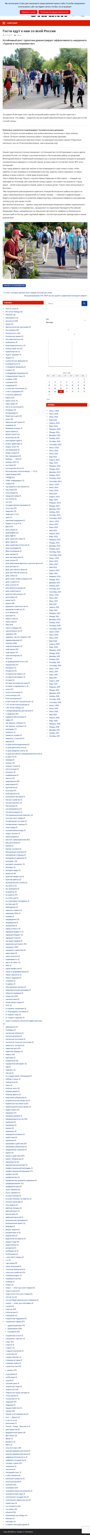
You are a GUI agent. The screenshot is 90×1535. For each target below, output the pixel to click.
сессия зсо (10, 1297)
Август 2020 (54, 632)
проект (8, 1153)
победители (10, 1082)
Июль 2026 (53, 414)
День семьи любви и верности (18, 579)
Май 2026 (53, 420)
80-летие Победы (13, 312)
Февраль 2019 (54, 687)
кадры (8, 720)
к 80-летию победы (13, 708)
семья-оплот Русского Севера (18, 1294)
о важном (9, 981)
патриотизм (10, 1061)
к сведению (10, 714)
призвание (10, 1125)
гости (8, 502)
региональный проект (14, 1223)
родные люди (11, 1242)
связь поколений (12, 1266)
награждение (11, 919)
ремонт (10, 1370)
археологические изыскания (17, 327)
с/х (7, 1260)
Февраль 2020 (55, 650)
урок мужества (12, 1429)
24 (49, 391)
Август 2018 (54, 705)
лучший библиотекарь (15, 830)
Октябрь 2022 (54, 552)
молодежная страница (15, 855)
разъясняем (10, 1214)
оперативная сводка (14, 1002)
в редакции (10, 385)
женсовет (9, 615)
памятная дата (11, 1048)
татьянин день (11, 1383)
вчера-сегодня (11, 453)
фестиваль (10, 1435)
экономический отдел (14, 1494)
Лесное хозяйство (13, 800)
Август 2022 (54, 558)
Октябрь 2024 (55, 478)
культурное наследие (14, 797)
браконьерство (12, 351)
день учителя (11, 585)
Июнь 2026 (53, 417)
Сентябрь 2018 (55, 702)
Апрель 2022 (54, 570)
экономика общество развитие (18, 1491)
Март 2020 (53, 647)
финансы (9, 1442)
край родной (10, 784)
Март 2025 (53, 463)
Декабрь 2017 (54, 730)
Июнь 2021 (53, 601)
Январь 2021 (54, 616)
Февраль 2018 (54, 724)
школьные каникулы (14, 1478)
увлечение (10, 1423)
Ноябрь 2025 (54, 438)
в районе (9, 379)
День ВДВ (10, 536)
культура (9, 790)
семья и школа (12, 1291)
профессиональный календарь (18, 1168)
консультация (11, 769)
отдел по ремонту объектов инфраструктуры (24, 1021)
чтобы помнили (12, 1475)
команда (9, 760)
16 (84, 385)
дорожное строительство (16, 606)
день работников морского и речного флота (23, 563)
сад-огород (10, 1263)
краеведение (11, 781)
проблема (9, 1140)
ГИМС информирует (14, 480)
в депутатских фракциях (16, 361)
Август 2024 (54, 484)
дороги (8, 603)
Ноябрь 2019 (54, 659)
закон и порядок (12, 628)
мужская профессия (14, 876)
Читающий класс (12, 1472)
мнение (8, 846)
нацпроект (10, 947)
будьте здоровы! (12, 354)
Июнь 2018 (53, 711)
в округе (9, 370)
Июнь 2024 (53, 490)
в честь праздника (13, 391)
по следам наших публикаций (18, 1076)
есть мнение (11, 612)
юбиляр (9, 1518)
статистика (10, 1354)
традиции (9, 1402)
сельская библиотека (14, 1269)
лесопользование (13, 812)
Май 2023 (53, 530)
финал (8, 1438)
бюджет (9, 358)
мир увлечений (12, 843)
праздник (9, 1113)
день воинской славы (14, 539)
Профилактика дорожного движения (20, 1180)
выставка (9, 465)
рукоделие (10, 1248)
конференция (11, 775)
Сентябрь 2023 (55, 518)
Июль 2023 (53, 524)
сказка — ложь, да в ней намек (18, 1303)
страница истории (13, 1360)
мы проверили (11, 889)
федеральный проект (14, 1432)
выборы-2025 (11, 462)
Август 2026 (54, 411)
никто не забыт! (12, 962)
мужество (9, 873)
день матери (11, 554)
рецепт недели (12, 1229)
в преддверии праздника (15, 373)
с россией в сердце (13, 1257)
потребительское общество (17, 1100)
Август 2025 (54, 447)
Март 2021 (53, 610)
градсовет (10, 511)
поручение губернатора (15, 1097)
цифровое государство (15, 1460)
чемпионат (10, 1466)
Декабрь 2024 (54, 472)
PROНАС (9, 315)
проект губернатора (13, 1159)
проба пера (10, 1137)
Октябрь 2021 (54, 589)
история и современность (16, 686)
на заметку (10, 895)
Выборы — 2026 (12, 459)
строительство (12, 1366)
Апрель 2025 (54, 460)
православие (11, 1110)
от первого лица (12, 1014)
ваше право (10, 404)
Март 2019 (53, 684)
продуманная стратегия (15, 1150)
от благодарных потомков (16, 1011)
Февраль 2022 (55, 576)
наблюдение (11, 907)
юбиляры (9, 1521)
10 (49, 385)
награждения (11, 922)
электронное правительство (17, 1500)
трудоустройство (12, 1408)
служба (9, 1306)
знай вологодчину (13, 646)
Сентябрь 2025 (55, 444)
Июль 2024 (53, 487)
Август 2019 (54, 668)
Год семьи (10, 490)
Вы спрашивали (12, 456)
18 (55, 388)
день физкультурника (14, 588)
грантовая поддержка (14, 520)
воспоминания (11, 450)
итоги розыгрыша (12, 698)
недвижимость (11, 959)
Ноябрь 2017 (54, 733)
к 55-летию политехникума (16, 704)
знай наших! (10, 652)
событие (9, 1309)
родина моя (10, 1235)
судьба (8, 1380)
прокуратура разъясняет (15, 1165)
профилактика (11, 1177)
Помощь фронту (12, 1094)
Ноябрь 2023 (54, 512)
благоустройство (12, 348)
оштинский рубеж (13, 1036)
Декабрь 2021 (54, 583)
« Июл (48, 399)
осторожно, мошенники (15, 1008)
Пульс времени (12, 1193)
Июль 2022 (53, 561)
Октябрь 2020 (55, 625)
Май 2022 (53, 567)
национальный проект (14, 944)
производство (11, 1162)
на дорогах (10, 892)
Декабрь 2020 (54, 619)
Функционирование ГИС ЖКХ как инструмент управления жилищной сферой (55, 296)
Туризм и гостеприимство (14, 285)
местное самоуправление (16, 840)
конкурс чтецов (12, 766)
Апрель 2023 (54, 533)
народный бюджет (13, 935)
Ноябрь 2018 (54, 696)
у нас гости (10, 1420)
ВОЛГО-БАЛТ (11, 434)
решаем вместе (12, 1232)
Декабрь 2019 (54, 656)
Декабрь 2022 (54, 546)
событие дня (11, 1312)
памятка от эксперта (14, 1045)
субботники (10, 1377)
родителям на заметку (15, 1239)
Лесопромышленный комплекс (18, 815)
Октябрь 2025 (55, 441)
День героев (10, 542)
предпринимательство (15, 1119)
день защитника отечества (16, 545)
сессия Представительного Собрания (21, 1300)
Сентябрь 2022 (55, 555)
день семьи (10, 575)
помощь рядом (11, 1091)
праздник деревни (13, 1116)
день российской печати (15, 572)
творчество (10, 1389)
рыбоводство (11, 1251)
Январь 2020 (54, 653)
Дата (7, 526)
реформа (9, 1226)
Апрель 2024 (54, 497)
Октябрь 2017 (54, 736)
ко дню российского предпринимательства (23, 754)
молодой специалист (14, 864)
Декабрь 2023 (54, 509)
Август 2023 (54, 521)
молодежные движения (15, 858)
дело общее (10, 530)
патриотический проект (15, 1064)
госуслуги (9, 508)
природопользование (14, 1134)
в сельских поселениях (15, 388)
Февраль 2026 (55, 429)
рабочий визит (11, 1211)
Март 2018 (53, 721)
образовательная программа (17, 990)
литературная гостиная (15, 821)
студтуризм (10, 1374)
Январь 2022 (54, 579)
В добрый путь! (12, 364)
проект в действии (13, 1156)
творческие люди (13, 1386)
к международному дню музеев (18, 711)
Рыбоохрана (11, 1254)
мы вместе (10, 886)
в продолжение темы (14, 376)
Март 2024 (53, 500)
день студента (11, 582)
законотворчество (13, 631)
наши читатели (12, 956)
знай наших (10, 649)
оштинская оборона (13, 1033)
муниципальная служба (15, 882)
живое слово (11, 619)
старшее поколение (13, 1351)
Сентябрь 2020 (55, 629)
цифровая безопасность (15, 1457)
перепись (9, 1070)
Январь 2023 (54, 543)
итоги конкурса (12, 695)
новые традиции (12, 978)
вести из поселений (13, 407)
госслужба (10, 499)
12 (60, 385)
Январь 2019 (54, 690)
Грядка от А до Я (12, 523)
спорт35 (9, 1345)
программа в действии (15, 1143)
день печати (10, 560)
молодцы (9, 867)
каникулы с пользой (14, 738)
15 (78, 385)
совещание (10, 1315)
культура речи (11, 793)
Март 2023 (53, 536)
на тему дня (10, 904)
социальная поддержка (15, 1318)
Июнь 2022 (53, 564)
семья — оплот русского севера (19, 1288)
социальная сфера (13, 1321)
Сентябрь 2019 (55, 665)
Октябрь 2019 (54, 662)
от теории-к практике (14, 1018)
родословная (11, 1245)
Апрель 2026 (54, 423)
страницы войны (12, 1363)
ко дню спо (10, 757)
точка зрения (11, 1396)
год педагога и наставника (16, 487)
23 (84, 388)
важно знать (10, 401)
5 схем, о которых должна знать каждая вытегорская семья (28, 293)
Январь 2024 (54, 506)
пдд (7, 1067)
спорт (8, 1342)
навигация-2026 (12, 913)
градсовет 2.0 (11, 514)
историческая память (14, 674)
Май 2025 (53, 457)
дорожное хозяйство (14, 609)
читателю (9, 1469)
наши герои (10, 953)
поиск (8, 1085)
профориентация (12, 1186)
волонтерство (11, 437)
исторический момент (14, 677)
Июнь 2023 (53, 527)
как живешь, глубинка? (15, 726)
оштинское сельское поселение (18, 1042)
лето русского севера (14, 818)
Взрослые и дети (12, 416)
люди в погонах (12, 833)
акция (8, 324)
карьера (9, 741)
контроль (9, 772)
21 (72, 388)
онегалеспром (11, 999)
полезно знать (11, 1088)
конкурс (9, 763)
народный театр (12, 938)
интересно (10, 671)
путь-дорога (10, 1205)
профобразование (13, 1183)
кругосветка (10, 787)
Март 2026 (53, 426)
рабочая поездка (12, 1208)
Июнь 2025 (53, 454)
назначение (10, 925)
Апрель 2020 (54, 644)
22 (78, 388)
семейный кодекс (13, 1275)
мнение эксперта (12, 849)
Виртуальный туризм (14, 422)
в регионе (9, 382)
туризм (19, 35)
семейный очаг (12, 1279)
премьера (9, 1122)
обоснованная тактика (15, 987)
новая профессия (13, 968)
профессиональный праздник (17, 1171)
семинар (9, 1282)
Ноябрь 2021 (54, 586)
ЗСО (7, 658)
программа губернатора (15, 1146)
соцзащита (11, 1331)
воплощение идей (13, 440)
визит (8, 419)
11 (55, 385)
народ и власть (12, 929)
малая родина (11, 836)
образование (12, 1328)
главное (9, 483)
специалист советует (14, 1338)
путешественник (12, 1196)
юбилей (9, 1512)
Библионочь (10, 342)
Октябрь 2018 (54, 699)
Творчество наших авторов (16, 1393)
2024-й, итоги (11, 309)
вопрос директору (13, 444)
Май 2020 (53, 641)
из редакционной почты (15, 661)
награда (9, 916)
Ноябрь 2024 (54, 475)
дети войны (10, 597)
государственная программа (17, 505)
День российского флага (15, 569)
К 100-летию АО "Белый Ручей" (18, 701)
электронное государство (16, 1497)
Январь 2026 (54, 432)
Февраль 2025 (55, 466)
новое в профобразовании (16, 972)
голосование (11, 493)
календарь (10, 729)
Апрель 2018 (54, 718)
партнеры (9, 1058)
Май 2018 (53, 715)
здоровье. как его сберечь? (16, 637)
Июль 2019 (53, 672)
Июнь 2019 (53, 675)
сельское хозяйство (14, 1272)
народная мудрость (13, 932)
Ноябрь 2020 (54, 622)
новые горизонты (12, 975)
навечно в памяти (13, 910)
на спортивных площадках (16, 901)
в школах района (12, 394)
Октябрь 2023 (54, 515)
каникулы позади (12, 735)
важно (8, 398)
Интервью (10, 668)
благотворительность (14, 345)
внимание (9, 425)
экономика (10, 1488)
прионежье (10, 1131)
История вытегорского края (17, 683)
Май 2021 (53, 604)
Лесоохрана (10, 806)
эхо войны (10, 1509)
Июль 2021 (53, 598)
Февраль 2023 (55, 539)
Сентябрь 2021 (55, 592)
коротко (9, 778)
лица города (10, 827)
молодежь (10, 861)
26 (61, 391)
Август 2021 (54, 595)
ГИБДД (8, 477)
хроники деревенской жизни (17, 1454)
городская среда (12, 496)
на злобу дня (11, 898)
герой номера (11, 474)
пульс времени (12, 1189)
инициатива (10, 665)
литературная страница (15, 824)
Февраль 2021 (54, 613)
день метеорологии (13, 557)
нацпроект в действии (14, 950)
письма (8, 1073)
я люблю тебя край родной (16, 1524)
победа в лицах (12, 1079)
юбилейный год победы (15, 1515)
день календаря (12, 548)
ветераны (9, 410)
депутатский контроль (15, 594)
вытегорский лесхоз (14, 468)
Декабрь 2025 (54, 435)
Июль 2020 (53, 635)
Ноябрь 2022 (54, 549)
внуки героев (11, 431)
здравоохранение (13, 640)
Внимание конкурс (13, 428)
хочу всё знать (12, 1448)
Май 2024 (53, 494)
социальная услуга (13, 1335)
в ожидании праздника (15, 367)
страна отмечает (12, 1357)
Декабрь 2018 (54, 693)
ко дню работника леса (15, 747)
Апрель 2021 (54, 607)
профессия (10, 1174)
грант (8, 517)
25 (55, 391)
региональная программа (16, 1220)
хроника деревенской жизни (17, 1451)
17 (49, 388)
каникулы (9, 732)
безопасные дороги (13, 336)
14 (72, 385)
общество (10, 996)
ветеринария (11, 413)
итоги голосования (13, 692)
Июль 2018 (53, 708)
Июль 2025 (53, 450)
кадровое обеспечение (15, 717)
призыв (8, 1128)
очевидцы (10, 1030)
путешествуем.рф (13, 1202)
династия (9, 600)
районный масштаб (13, 1217)
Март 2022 (53, 573)
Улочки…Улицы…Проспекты (17, 1426)
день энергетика (12, 591)
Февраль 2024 (55, 503)
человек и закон (12, 1463)
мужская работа (12, 879)
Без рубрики (11, 330)
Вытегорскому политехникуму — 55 (20, 471)
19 (61, 388)
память (8, 1054)
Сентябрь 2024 (55, 481)
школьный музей (12, 1482)
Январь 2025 (54, 469)
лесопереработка (13, 809)
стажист (9, 1348)
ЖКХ (7, 625)
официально (11, 1027)
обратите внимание (13, 993)
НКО (7, 965)
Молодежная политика (15, 852)
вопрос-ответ (11, 447)
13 (66, 385)
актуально (10, 321)
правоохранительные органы (17, 1107)
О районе (9, 984)
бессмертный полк (13, 339)
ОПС (8, 1005)
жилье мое (10, 622)
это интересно (11, 1506)
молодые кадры (12, 870)
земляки (9, 643)
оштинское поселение (14, 1039)
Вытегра (49, 322)
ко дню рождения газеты (15, 751)
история (9, 680)
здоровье (9, 634)
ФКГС (8, 1445)
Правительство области (15, 1103)
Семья (8, 1285)
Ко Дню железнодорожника (16, 744)
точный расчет (11, 1399)
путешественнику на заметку (17, 1199)
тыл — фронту (12, 1417)
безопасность (11, 333)
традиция (9, 1405)
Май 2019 (53, 678)
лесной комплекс (12, 803)
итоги (8, 689)
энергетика (10, 1503)
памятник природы (13, 1051)
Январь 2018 (54, 727)
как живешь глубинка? (14, 723)
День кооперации (12, 551)
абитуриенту (11, 318)
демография (10, 533)
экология (9, 1485)
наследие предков (13, 941)
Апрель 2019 (54, 681)
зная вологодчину (13, 655)
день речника (11, 566)
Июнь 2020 (53, 638)
